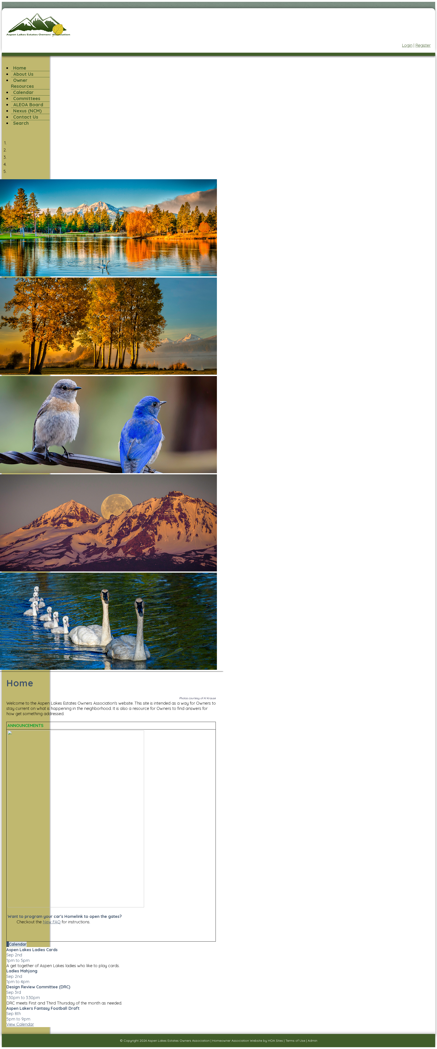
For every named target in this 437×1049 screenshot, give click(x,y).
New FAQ (52, 921)
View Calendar (20, 1024)
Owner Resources (22, 83)
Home (19, 68)
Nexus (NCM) (27, 111)
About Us (23, 74)
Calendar (23, 92)
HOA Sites (275, 1041)
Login (407, 45)
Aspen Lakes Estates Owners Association (179, 1041)
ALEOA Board (28, 104)
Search (21, 123)
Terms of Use (295, 1041)
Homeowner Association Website (237, 1041)
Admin (312, 1041)
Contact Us (25, 117)
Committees (26, 98)
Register (423, 45)
